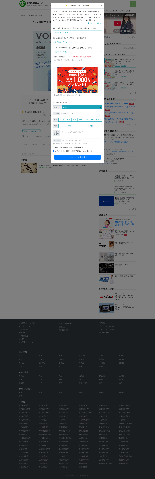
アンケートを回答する (77, 157)
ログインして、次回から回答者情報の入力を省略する (73, 151)
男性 (69, 126)
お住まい (57, 107)
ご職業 (56, 113)
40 (74, 120)
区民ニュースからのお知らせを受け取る (68, 147)
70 (92, 120)
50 (80, 120)
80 (98, 120)
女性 (91, 126)
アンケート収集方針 (95, 23)
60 (86, 120)
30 (68, 120)
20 (62, 120)
